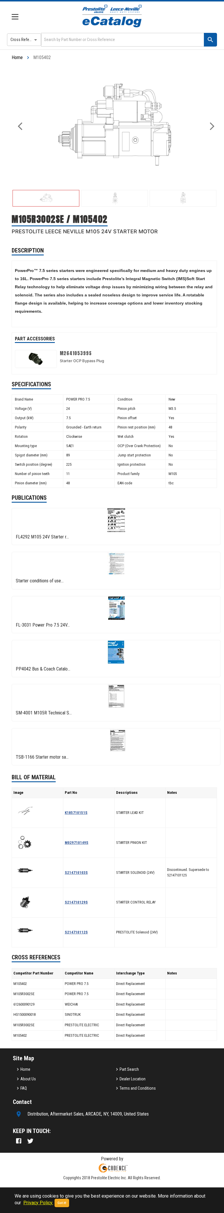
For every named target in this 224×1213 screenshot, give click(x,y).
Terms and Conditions (138, 1088)
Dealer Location (133, 1079)
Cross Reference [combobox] (24, 39)
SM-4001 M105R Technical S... (44, 713)
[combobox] (122, 40)
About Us (28, 1079)
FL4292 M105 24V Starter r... (42, 537)
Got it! (61, 1203)
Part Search (129, 1069)
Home (17, 57)
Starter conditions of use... (40, 581)
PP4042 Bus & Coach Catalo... (43, 669)
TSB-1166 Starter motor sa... (42, 757)
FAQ (23, 1088)
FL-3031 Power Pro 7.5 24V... (43, 625)
